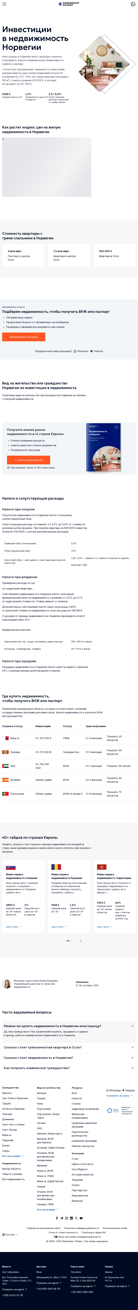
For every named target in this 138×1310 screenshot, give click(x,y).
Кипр (40, 1103)
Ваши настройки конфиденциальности (79, 1236)
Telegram (130, 1090)
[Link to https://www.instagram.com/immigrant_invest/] (66, 1218)
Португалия (17, 793)
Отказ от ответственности (63, 1232)
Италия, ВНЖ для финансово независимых (46, 1195)
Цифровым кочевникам (85, 1108)
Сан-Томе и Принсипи (15, 1098)
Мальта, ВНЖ (45, 1170)
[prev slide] (57, 941)
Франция (42, 1165)
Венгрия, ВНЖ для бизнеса (45, 1140)
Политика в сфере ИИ (94, 1232)
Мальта (14, 738)
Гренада (15, 752)
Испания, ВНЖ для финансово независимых (46, 1157)
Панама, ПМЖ (45, 1204)
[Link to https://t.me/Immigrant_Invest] (61, 1218)
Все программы (11, 1156)
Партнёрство (79, 1190)
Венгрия (41, 1093)
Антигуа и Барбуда (13, 1108)
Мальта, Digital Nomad (50, 1181)
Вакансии (77, 1200)
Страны (76, 1103)
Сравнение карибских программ (84, 1125)
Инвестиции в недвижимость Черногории (114, 876)
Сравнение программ (84, 1140)
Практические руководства (80, 1134)
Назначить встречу (117, 1095)
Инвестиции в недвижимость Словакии (21, 876)
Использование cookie (115, 1228)
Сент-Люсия (9, 1129)
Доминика (8, 1119)
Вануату (7, 1093)
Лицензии (77, 1179)
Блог (74, 1093)
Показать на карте (13, 1289)
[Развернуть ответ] (132, 1026)
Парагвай (7, 1140)
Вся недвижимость (13, 1179)
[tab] (68, 940)
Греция (41, 1098)
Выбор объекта (11, 1168)
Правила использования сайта (43, 1228)
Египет (6, 1145)
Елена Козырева (49, 980)
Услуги (75, 1185)
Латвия (41, 1123)
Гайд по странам (12, 1174)
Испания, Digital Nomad (50, 1147)
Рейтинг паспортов (83, 1146)
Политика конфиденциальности (81, 1228)
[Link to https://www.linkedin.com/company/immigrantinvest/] (71, 1218)
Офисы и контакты (82, 1164)
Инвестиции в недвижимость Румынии (66, 876)
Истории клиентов (82, 1174)
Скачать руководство (30, 460)
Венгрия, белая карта (49, 1133)
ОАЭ (12, 766)
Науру (6, 1150)
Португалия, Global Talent (48, 1116)
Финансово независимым (80, 1116)
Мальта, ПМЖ (45, 1176)
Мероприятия (80, 1195)
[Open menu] (4, 4)
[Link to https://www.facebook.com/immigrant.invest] (57, 1218)
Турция (6, 1103)
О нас (75, 1158)
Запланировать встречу (24, 336)
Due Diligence (79, 1169)
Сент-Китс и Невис (13, 1124)
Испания (15, 779)
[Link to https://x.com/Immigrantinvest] (76, 1218)
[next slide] (81, 941)
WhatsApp (114, 1090)
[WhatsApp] (133, 4)
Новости (77, 1098)
